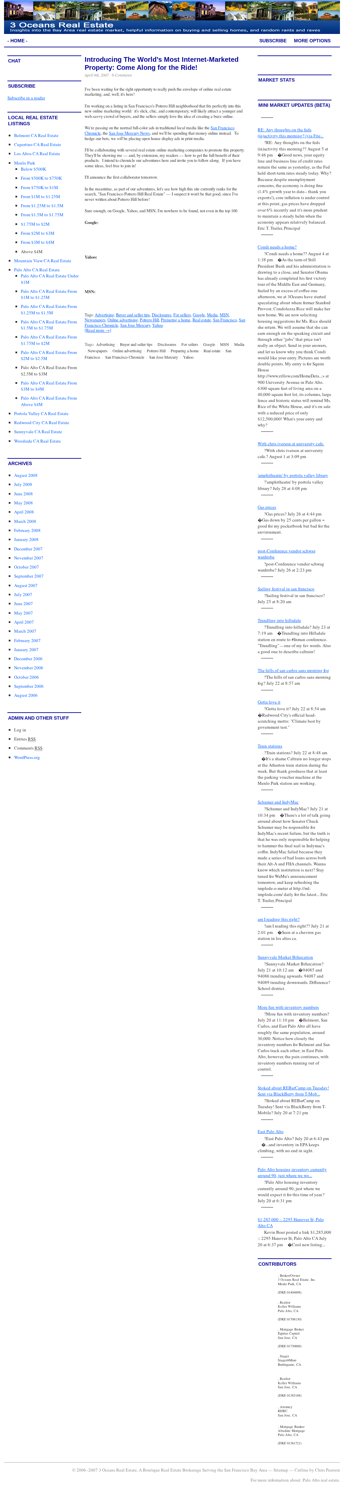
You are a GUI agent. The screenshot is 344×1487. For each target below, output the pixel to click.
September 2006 (29, 686)
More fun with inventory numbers (288, 1007)
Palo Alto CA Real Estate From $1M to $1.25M (49, 294)
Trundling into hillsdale (279, 620)
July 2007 (23, 594)
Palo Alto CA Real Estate (37, 270)
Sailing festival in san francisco (286, 589)
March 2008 (25, 521)
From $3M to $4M (37, 242)
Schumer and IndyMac (278, 802)
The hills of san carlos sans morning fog (293, 670)
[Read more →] (98, 330)
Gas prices (267, 507)
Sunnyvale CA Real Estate (38, 432)
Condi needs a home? (277, 247)
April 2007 (24, 622)
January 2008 (26, 539)
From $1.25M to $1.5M (42, 205)
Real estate (201, 320)
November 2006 (28, 668)
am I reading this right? (279, 919)
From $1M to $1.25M (40, 196)
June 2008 (23, 494)
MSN (224, 315)
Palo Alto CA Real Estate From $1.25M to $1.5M (49, 309)
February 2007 (27, 640)
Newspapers (95, 320)
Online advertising (123, 320)
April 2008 (24, 512)
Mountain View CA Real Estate (42, 261)
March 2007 (25, 631)
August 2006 (26, 695)
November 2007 (28, 558)
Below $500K (33, 169)
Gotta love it (269, 702)
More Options (312, 40)
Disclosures (161, 315)
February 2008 (27, 530)
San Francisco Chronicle (124, 357)
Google (199, 315)
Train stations (270, 746)
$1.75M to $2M (35, 224)
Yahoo (157, 325)
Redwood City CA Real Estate (41, 422)
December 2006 (28, 659)
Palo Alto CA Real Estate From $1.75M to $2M (49, 340)
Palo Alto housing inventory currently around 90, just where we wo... (292, 1172)
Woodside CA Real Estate (37, 441)
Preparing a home (175, 320)
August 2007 (26, 585)
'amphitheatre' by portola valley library (293, 475)
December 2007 (28, 549)
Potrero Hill (149, 320)
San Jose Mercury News (129, 133)
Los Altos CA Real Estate (37, 153)
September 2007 (29, 576)
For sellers (182, 315)
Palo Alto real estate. (321, 1480)
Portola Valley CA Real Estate (41, 413)
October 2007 (26, 567)
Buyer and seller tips (133, 315)
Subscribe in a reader (26, 98)
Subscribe (273, 40)
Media (212, 315)
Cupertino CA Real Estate (37, 144)
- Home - (17, 40)
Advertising (104, 315)
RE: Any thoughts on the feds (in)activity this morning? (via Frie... (291, 133)
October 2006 (26, 677)
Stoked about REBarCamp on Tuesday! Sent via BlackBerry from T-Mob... (293, 1091)
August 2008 (26, 475)
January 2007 (26, 649)
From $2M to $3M (37, 233)
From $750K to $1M (39, 187)
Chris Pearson (327, 1470)
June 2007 (23, 603)
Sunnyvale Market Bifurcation (285, 957)
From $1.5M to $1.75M (42, 215)
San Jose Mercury (135, 325)
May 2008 (23, 503)
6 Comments (122, 75)
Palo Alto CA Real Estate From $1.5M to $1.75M (49, 325)
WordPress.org (27, 757)
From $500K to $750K (41, 178)
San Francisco (225, 320)
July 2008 (23, 484)
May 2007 (23, 613)
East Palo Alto (271, 1131)
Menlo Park (24, 163)
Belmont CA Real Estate (36, 135)
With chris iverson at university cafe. (291, 444)
